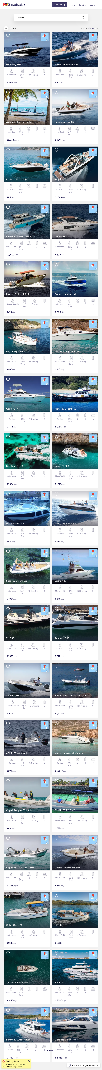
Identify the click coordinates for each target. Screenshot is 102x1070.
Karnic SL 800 (62, 466)
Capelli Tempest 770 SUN (19, 810)
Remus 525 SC (62, 638)
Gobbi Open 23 (14, 925)
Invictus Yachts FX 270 (17, 294)
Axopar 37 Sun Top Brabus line (21, 122)
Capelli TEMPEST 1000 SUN (20, 867)
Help (73, 5)
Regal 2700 (60, 179)
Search (21, 17)
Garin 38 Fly (12, 408)
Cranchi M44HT (63, 236)
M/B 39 (58, 925)
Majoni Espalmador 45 (17, 351)
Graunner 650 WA (15, 523)
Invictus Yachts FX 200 (66, 64)
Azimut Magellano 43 (65, 294)
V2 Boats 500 (13, 695)
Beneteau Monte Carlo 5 (18, 236)
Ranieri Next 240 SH (65, 122)
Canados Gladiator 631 (66, 1039)
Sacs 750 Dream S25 (16, 580)
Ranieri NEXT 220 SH (16, 179)
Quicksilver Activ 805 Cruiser (69, 752)
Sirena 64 (59, 982)
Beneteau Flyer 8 (14, 466)
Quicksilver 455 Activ (65, 523)
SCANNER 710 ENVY (65, 810)
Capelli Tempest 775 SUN (67, 867)
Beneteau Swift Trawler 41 (19, 1039)
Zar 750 (10, 638)
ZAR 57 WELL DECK (16, 752)
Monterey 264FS (14, 64)
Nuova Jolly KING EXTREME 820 (71, 695)
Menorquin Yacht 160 (65, 408)
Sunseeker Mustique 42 (18, 982)
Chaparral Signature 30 (67, 351)
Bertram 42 (60, 580)
